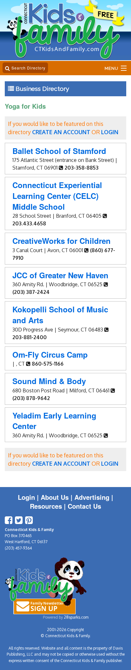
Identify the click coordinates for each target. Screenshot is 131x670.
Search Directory (27, 67)
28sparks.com (76, 617)
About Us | (57, 497)
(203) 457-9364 (18, 548)
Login (26, 497)
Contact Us (84, 506)
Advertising (91, 497)
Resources (46, 506)
